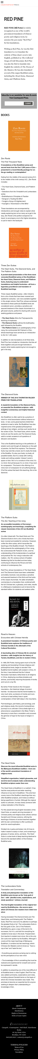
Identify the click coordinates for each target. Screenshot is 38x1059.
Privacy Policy (19, 1050)
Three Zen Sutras (8, 265)
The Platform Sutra (9, 517)
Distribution (19, 1011)
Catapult (5, 1028)
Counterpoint (14, 1028)
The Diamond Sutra (9, 394)
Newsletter (19, 1052)
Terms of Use (19, 1047)
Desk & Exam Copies (19, 1016)
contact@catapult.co (24, 1037)
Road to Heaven (8, 634)
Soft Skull (23, 1028)
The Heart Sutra (8, 763)
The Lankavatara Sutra (11, 886)
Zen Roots (5, 158)
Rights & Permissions (19, 1013)
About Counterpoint (19, 1008)
